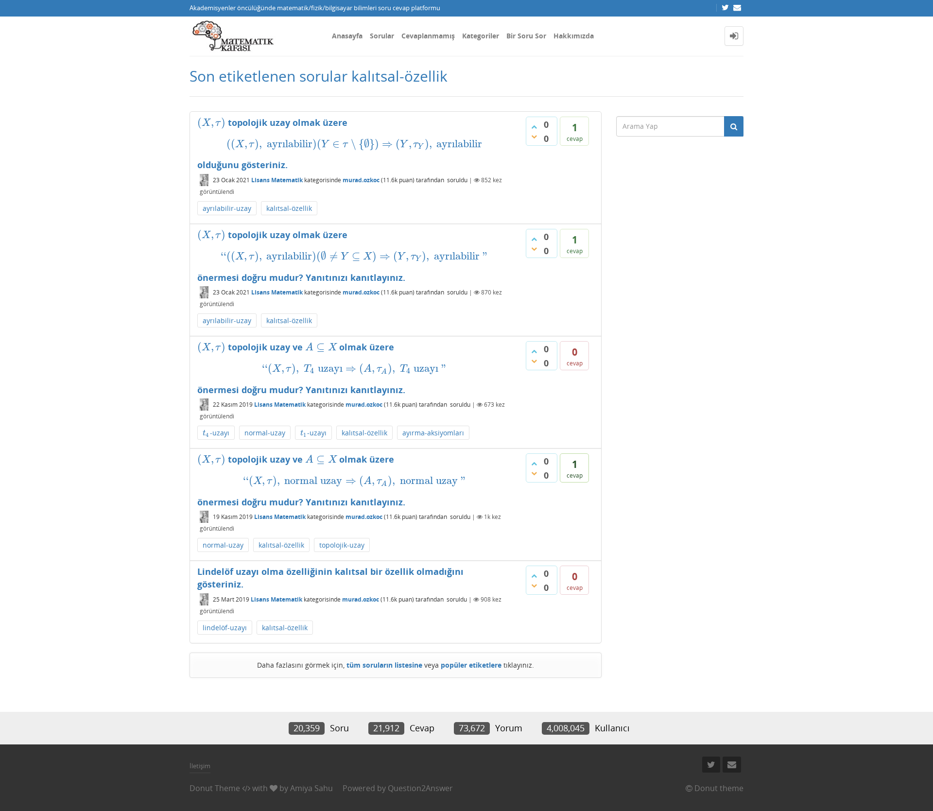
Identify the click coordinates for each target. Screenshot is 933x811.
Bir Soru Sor (526, 35)
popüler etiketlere (471, 665)
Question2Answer (420, 788)
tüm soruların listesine (384, 665)
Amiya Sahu (311, 788)
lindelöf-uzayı (225, 627)
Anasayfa (347, 35)
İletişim (200, 765)
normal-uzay (264, 432)
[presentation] (211, 122)
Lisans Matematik (277, 180)
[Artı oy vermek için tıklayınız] (534, 127)
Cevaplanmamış (428, 35)
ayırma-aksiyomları (433, 432)
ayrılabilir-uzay (227, 208)
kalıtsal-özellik (289, 208)
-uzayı (216, 433)
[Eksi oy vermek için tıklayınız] (534, 136)
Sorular (382, 35)
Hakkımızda (573, 35)
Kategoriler (480, 35)
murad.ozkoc (361, 180)
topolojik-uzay (341, 545)
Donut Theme (215, 788)
